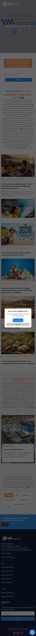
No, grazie (18, 324)
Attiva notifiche (18, 320)
